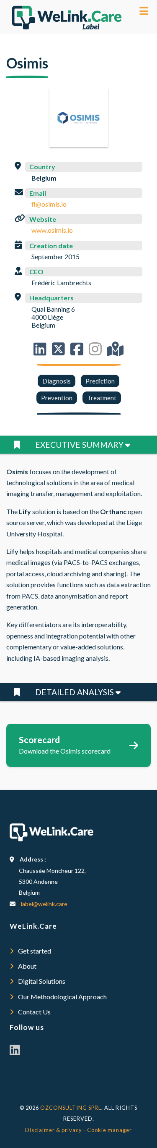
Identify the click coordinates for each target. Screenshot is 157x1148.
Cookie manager (109, 1130)
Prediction (100, 381)
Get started (34, 951)
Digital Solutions (41, 981)
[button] (78, 445)
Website (42, 219)
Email (37, 193)
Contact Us (34, 1012)
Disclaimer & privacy (53, 1130)
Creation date (51, 246)
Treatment (101, 398)
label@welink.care (44, 903)
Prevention (56, 398)
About (27, 966)
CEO (36, 272)
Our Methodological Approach (62, 997)
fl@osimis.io (49, 204)
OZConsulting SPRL (70, 1107)
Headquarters (51, 298)
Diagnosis (56, 381)
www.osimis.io (52, 230)
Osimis (27, 63)
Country (42, 167)
